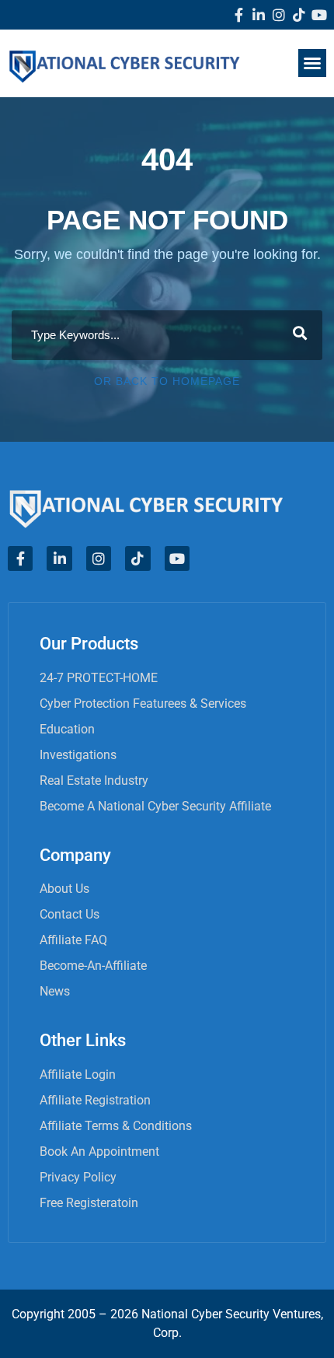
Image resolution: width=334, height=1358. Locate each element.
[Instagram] (279, 15)
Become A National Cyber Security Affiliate (155, 806)
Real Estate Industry (94, 780)
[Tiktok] (299, 15)
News (55, 991)
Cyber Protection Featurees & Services (143, 703)
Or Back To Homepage (167, 381)
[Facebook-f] (238, 15)
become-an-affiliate (93, 965)
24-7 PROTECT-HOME (99, 677)
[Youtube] (319, 15)
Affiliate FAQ (73, 940)
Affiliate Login (78, 1074)
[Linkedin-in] (259, 15)
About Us (64, 888)
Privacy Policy (78, 1177)
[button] (312, 63)
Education (67, 729)
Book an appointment (99, 1151)
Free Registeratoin (89, 1202)
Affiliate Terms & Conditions (116, 1125)
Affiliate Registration (95, 1100)
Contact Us (69, 914)
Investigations (78, 754)
